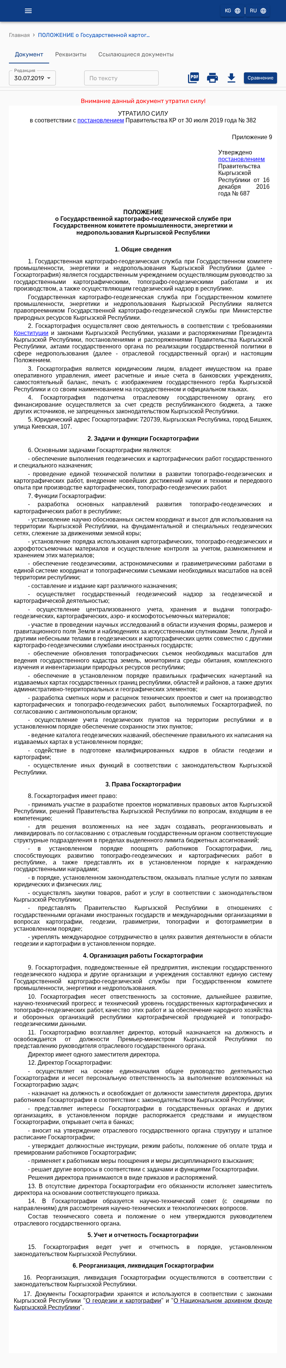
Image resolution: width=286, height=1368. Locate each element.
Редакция (24, 70)
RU (253, 10)
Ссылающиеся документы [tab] (136, 54)
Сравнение (260, 78)
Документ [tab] (29, 54)
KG (228, 10)
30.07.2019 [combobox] (29, 78)
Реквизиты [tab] (70, 54)
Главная (19, 35)
